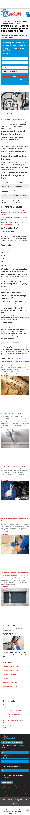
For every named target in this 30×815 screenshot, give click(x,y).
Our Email (5, 764)
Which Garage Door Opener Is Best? (11, 414)
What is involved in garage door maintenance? (14, 466)
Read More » (4, 375)
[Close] (27, 810)
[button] (27, 13)
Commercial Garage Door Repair (11, 666)
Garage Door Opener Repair (10, 686)
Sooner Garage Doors (17, 799)
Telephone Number (7, 755)
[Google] (16, 804)
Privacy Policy (15, 800)
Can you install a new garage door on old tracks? (15, 572)
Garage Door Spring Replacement (12, 694)
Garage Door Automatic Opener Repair (13, 670)
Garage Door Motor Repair (10, 682)
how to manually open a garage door (10, 224)
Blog (6, 21)
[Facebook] (13, 804)
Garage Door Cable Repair (10, 674)
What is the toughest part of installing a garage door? (14, 792)
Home (2, 21)
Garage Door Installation (9, 678)
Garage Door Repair (8, 690)
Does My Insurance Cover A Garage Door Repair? (15, 361)
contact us (25, 335)
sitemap (26, 799)
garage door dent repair (11, 303)
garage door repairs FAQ (7, 169)
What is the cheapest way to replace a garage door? (14, 795)
